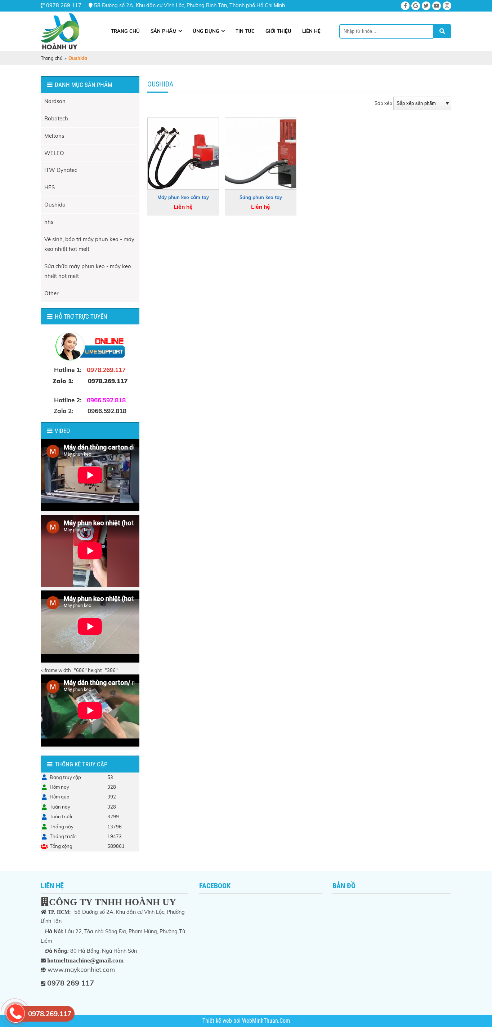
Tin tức (245, 31)
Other (51, 293)
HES (49, 187)
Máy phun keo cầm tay (183, 197)
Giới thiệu (278, 31)
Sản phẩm (163, 31)
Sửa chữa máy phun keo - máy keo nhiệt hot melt (87, 271)
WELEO (54, 153)
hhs (48, 221)
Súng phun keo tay (261, 197)
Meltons (54, 135)
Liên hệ (311, 31)
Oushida (55, 204)
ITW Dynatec (60, 170)
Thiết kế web (217, 1021)
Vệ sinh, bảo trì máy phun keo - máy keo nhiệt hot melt (89, 244)
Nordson (55, 101)
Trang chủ (125, 31)
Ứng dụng (206, 31)
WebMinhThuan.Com (266, 1021)
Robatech (56, 118)
